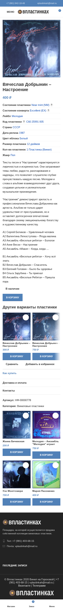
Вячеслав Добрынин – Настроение (16, 344)
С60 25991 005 (35, 121)
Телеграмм (39, 585)
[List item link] (31, 541)
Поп (12, 155)
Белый (24, 138)
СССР (16, 127)
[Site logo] (33, 11)
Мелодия (17, 116)
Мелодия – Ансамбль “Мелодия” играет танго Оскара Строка (45, 444)
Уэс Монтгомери (13, 491)
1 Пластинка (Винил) (39, 149)
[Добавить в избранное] (26, 317)
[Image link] (22, 521)
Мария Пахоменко (43, 491)
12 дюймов (33, 143)
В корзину (12, 297)
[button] (17, 356)
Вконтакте (24, 585)
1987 (22, 132)
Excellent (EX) (38, 110)
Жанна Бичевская (13, 441)
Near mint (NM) (40, 104)
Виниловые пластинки (30, 406)
